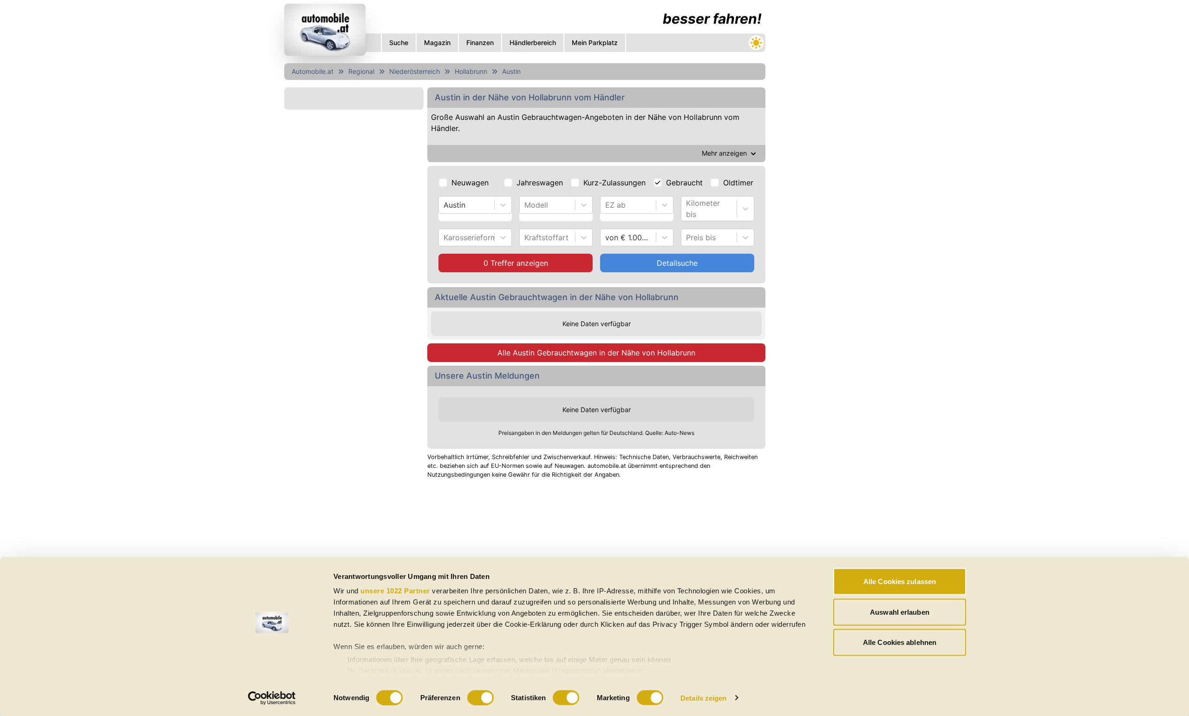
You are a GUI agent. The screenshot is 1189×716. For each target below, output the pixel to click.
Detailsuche (677, 263)
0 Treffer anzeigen (515, 263)
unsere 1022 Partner (395, 591)
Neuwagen (470, 182)
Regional (361, 71)
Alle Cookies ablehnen (899, 642)
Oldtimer (738, 182)
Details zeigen (703, 698)
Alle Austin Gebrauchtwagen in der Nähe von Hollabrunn (596, 352)
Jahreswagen (539, 182)
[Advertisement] (524, 554)
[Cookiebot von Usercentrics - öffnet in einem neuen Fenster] (272, 698)
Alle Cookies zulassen (899, 581)
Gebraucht (684, 182)
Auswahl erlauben (899, 612)
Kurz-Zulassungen (614, 182)
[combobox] (445, 204)
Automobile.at (312, 71)
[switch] (480, 697)
